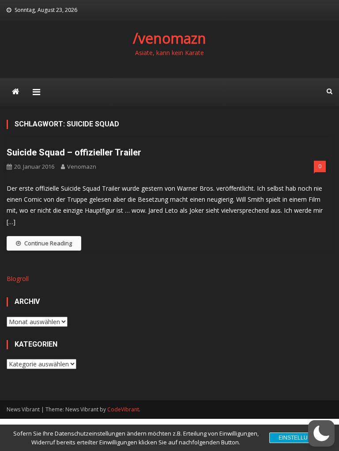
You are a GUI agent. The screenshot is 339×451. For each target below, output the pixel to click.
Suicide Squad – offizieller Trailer (74, 152)
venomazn (81, 166)
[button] (321, 433)
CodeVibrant (123, 409)
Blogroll (18, 278)
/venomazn (169, 38)
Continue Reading (48, 243)
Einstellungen (301, 438)
